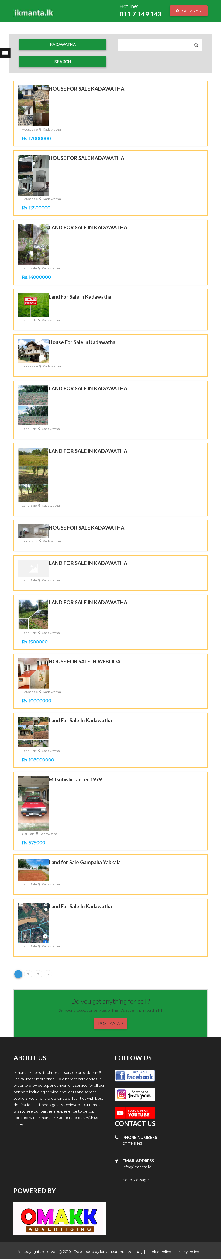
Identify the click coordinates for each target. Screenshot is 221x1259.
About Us (123, 1252)
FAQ (139, 1252)
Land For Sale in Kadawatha (80, 297)
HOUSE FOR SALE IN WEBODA (84, 661)
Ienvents (107, 1251)
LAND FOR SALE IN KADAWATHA (88, 227)
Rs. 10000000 (36, 700)
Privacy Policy (187, 1252)
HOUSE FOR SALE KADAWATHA (86, 88)
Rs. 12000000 (36, 138)
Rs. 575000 (33, 842)
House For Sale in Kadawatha (82, 342)
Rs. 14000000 (36, 277)
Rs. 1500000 (35, 642)
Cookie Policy (159, 1252)
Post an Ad (190, 11)
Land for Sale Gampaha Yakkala (85, 862)
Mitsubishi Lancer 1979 (75, 779)
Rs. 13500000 (36, 207)
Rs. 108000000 (38, 760)
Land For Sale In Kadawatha (80, 720)
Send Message (136, 1180)
